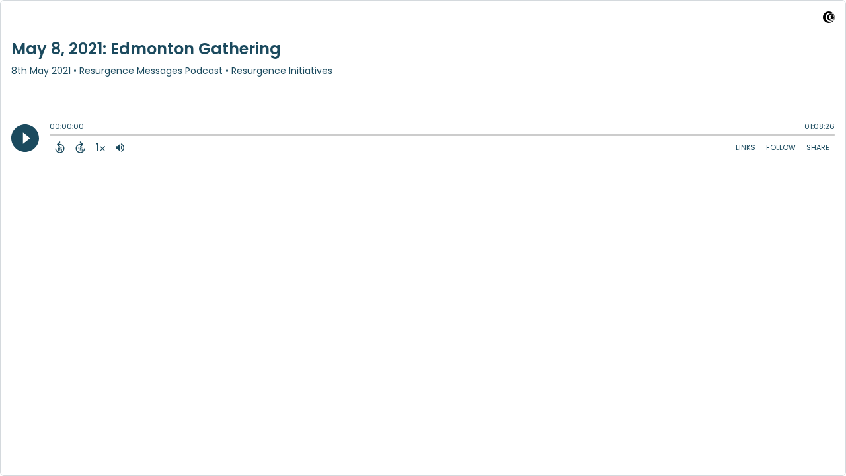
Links (745, 147)
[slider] (53, 136)
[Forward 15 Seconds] (80, 147)
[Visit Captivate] (829, 19)
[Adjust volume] (120, 147)
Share (817, 147)
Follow (781, 147)
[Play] (25, 138)
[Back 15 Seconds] (60, 147)
